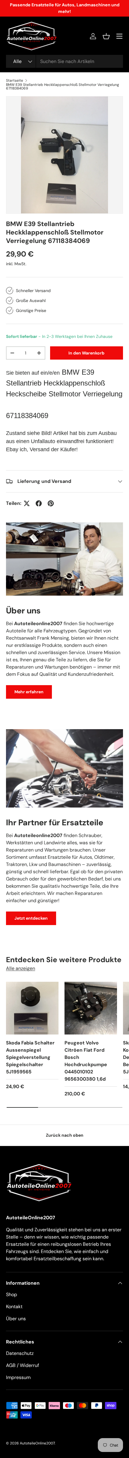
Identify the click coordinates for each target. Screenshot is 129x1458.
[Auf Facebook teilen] (39, 503)
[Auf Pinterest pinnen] (51, 503)
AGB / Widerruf (22, 1365)
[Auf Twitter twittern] (27, 503)
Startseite (14, 80)
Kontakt (14, 1306)
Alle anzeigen (20, 968)
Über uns (16, 1318)
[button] (106, 36)
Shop (11, 1294)
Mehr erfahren (29, 691)
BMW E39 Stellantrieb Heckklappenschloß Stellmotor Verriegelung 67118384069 (62, 86)
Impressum (18, 1377)
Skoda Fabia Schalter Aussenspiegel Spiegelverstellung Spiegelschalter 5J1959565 (30, 1057)
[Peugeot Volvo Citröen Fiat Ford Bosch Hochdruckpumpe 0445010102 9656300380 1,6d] (90, 1008)
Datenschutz (20, 1353)
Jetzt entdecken (31, 918)
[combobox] (64, 61)
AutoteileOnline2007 (37, 1443)
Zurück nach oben (64, 1135)
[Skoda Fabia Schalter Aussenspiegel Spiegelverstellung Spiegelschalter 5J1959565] (32, 1008)
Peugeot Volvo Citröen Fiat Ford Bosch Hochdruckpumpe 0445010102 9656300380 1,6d (85, 1061)
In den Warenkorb (86, 353)
